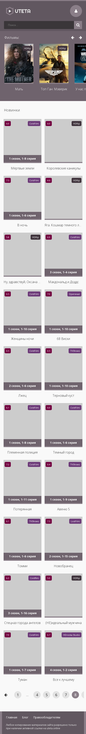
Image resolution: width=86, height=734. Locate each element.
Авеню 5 (63, 509)
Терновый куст (63, 395)
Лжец (22, 395)
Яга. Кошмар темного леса (63, 225)
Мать (19, 89)
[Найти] (78, 25)
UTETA (18, 11)
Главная (11, 717)
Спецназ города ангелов (22, 623)
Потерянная (22, 509)
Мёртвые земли (22, 168)
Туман (22, 679)
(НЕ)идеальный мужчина (63, 623)
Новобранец (63, 566)
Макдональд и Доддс (63, 282)
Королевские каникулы (63, 168)
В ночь (22, 225)
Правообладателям (46, 717)
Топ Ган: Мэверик (54, 89)
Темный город (63, 452)
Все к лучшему (63, 679)
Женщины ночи (22, 338)
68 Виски (63, 338)
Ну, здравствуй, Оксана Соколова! (22, 282)
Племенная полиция (22, 452)
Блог (25, 717)
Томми (22, 566)
